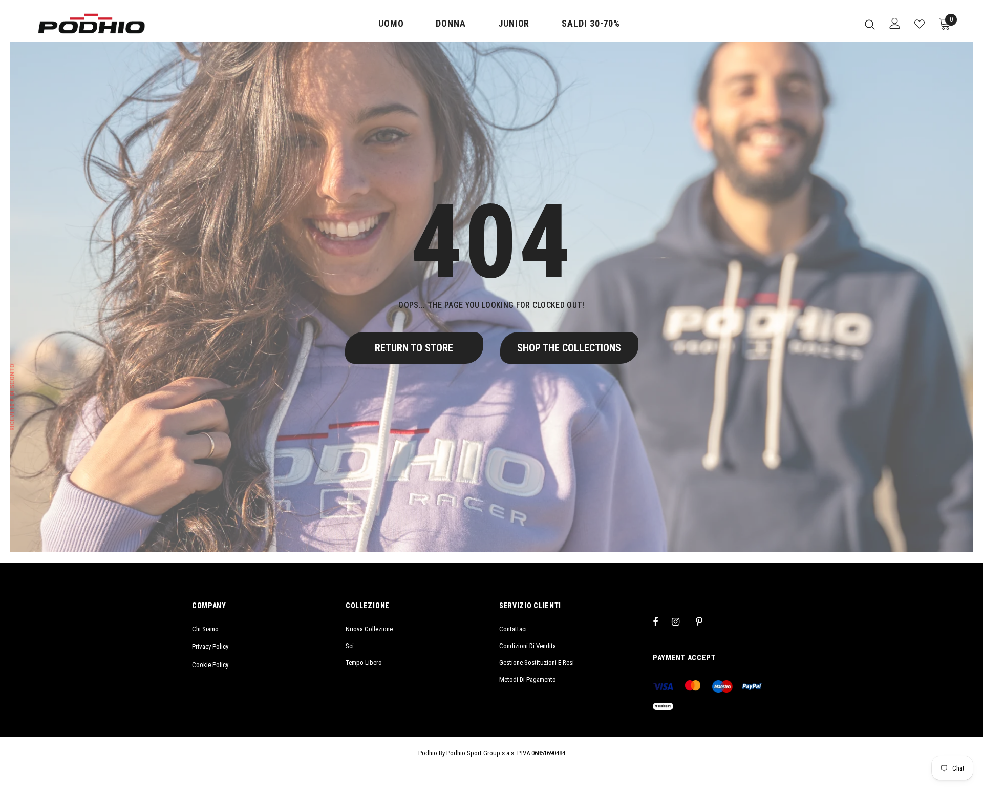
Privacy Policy (210, 646)
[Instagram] (681, 621)
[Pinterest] (705, 621)
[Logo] (91, 23)
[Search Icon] (870, 24)
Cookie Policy (210, 665)
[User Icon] (895, 23)
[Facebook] (662, 621)
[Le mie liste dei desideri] (919, 24)
